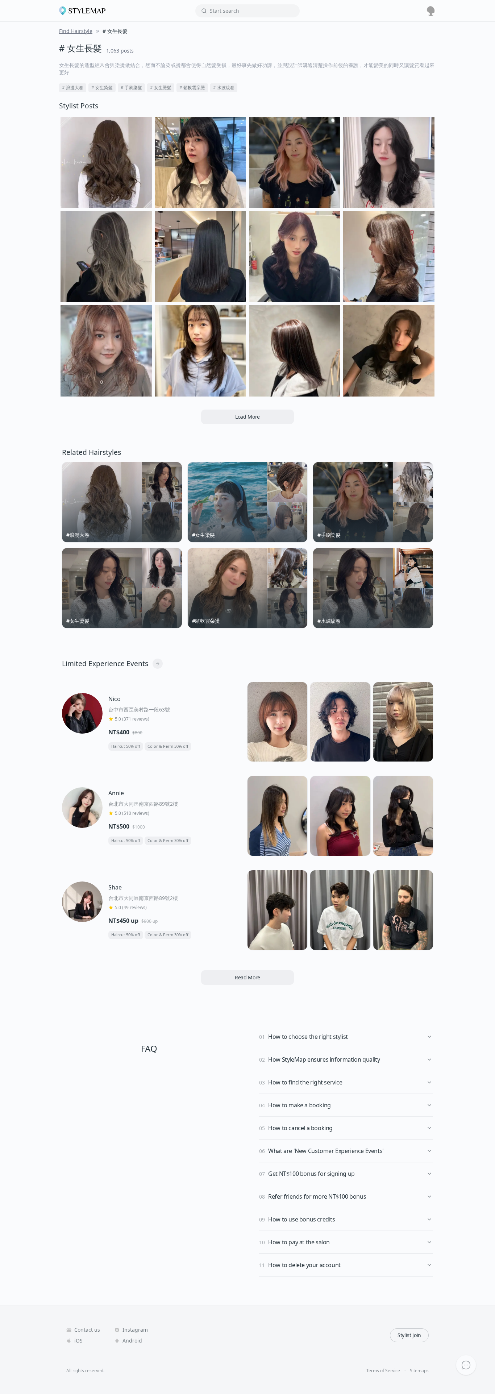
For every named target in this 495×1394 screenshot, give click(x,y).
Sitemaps (419, 1371)
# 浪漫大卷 (72, 87)
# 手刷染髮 (131, 87)
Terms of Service (383, 1371)
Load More (247, 416)
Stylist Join (409, 1335)
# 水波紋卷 (223, 87)
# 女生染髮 (102, 87)
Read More (247, 977)
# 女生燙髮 (160, 87)
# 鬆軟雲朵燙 (192, 87)
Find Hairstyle (75, 31)
